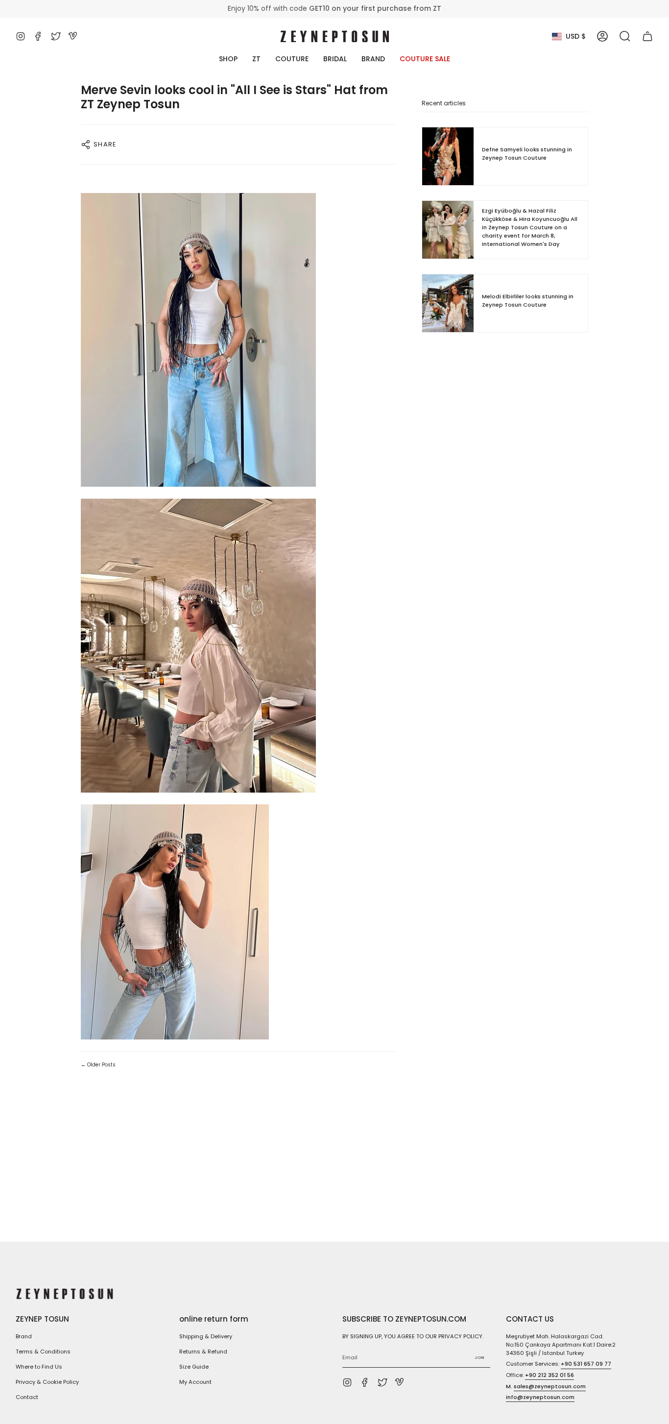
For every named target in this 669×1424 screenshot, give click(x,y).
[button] (625, 36)
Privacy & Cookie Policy (47, 1382)
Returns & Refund (203, 1351)
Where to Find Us (39, 1367)
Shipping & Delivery (205, 1336)
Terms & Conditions (43, 1351)
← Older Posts (98, 1065)
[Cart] (647, 36)
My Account (195, 1382)
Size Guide (194, 1367)
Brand (24, 1336)
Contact (27, 1397)
